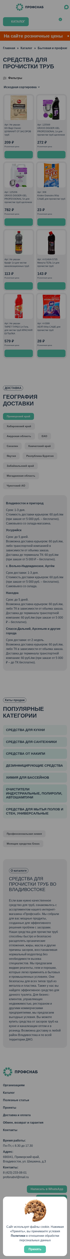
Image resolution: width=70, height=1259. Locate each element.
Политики (18, 1235)
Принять (35, 1249)
